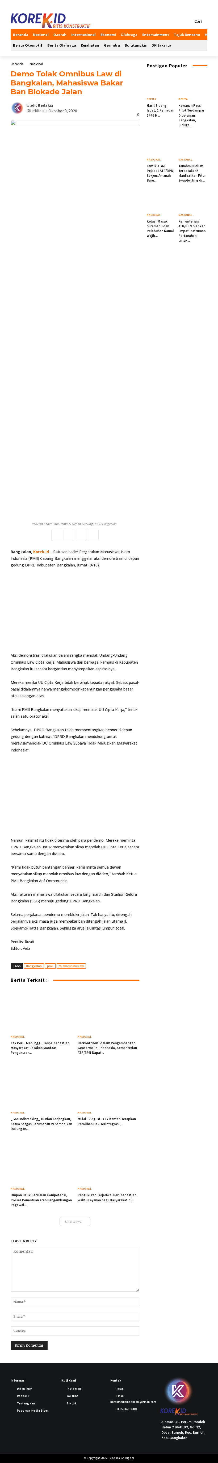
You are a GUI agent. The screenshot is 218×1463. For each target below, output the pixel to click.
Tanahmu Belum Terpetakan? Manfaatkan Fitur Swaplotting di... (192, 173)
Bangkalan (34, 966)
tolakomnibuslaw (71, 966)
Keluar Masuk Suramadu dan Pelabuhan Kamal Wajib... (160, 228)
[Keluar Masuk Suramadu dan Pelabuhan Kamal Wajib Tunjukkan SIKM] (161, 200)
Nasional (36, 64)
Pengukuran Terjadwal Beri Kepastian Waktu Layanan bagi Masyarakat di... (107, 1197)
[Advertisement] (75, 612)
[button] (200, 21)
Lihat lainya (73, 1221)
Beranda (17, 64)
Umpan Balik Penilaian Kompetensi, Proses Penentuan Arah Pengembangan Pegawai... (41, 1200)
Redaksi (45, 105)
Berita (151, 99)
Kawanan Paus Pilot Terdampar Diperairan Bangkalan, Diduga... (191, 115)
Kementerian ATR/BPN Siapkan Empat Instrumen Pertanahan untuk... (192, 231)
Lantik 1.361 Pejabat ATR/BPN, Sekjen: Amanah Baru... (160, 173)
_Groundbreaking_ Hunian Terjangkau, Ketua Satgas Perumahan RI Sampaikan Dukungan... (41, 1124)
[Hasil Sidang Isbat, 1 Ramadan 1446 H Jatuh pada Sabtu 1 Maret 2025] (161, 84)
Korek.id (41, 551)
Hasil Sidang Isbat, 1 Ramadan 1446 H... (160, 110)
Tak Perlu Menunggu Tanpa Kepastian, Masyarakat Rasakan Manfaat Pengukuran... (40, 1048)
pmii (50, 966)
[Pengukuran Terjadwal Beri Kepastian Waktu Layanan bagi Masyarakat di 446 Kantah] (108, 1162)
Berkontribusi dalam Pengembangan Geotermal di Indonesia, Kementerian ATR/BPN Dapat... (107, 1048)
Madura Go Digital (121, 1458)
